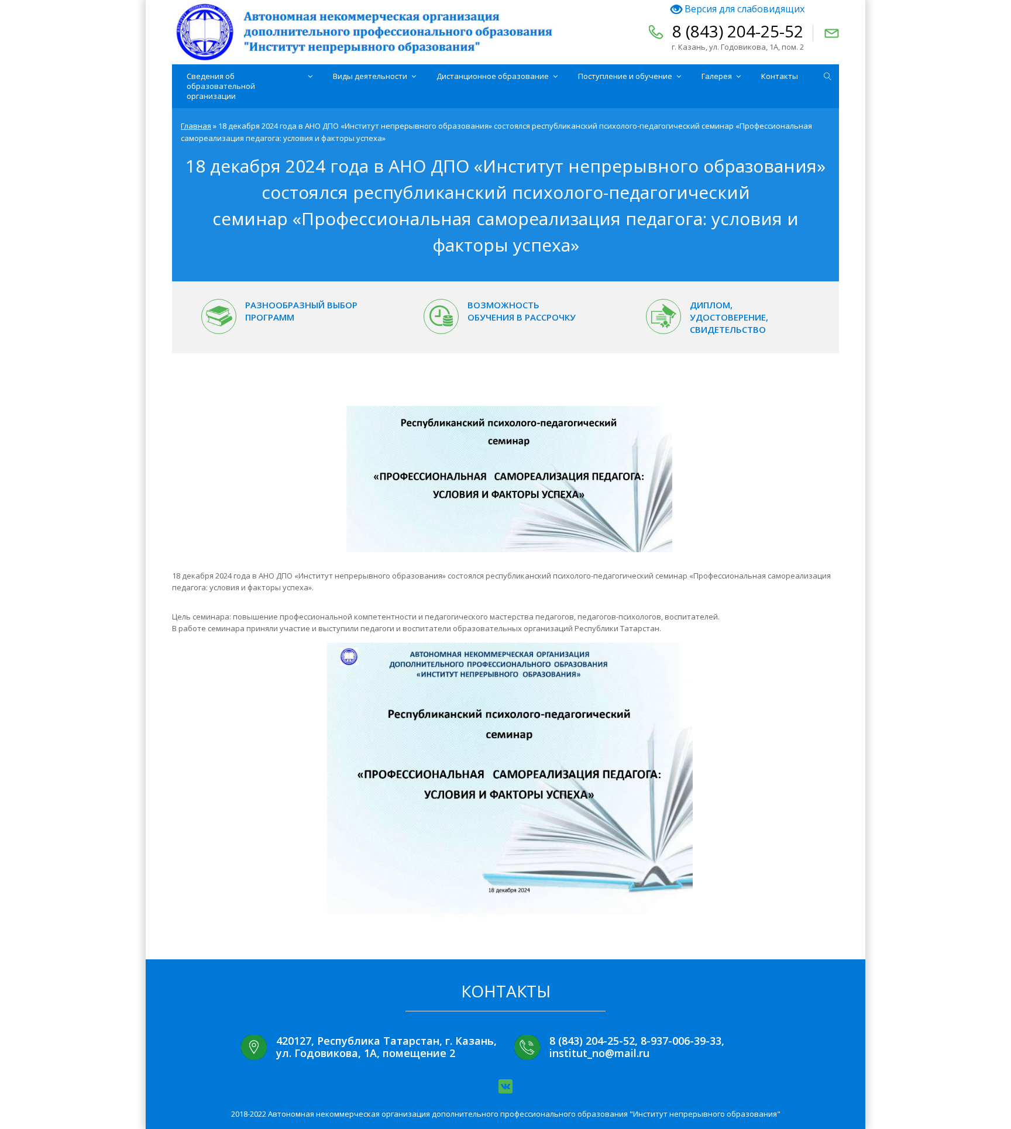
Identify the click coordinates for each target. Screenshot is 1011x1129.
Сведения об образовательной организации (221, 86)
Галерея (716, 76)
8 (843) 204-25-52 (737, 31)
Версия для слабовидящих (743, 8)
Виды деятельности (370, 76)
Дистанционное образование (492, 76)
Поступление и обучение (625, 76)
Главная (196, 126)
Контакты (779, 76)
